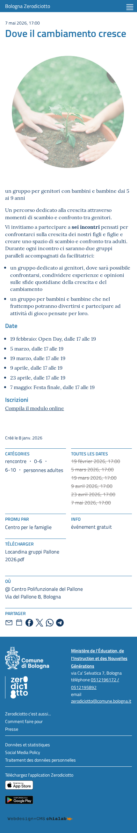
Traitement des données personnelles (40, 760)
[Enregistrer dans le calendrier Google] (19, 623)
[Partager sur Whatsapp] (50, 623)
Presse (11, 729)
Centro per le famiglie (28, 527)
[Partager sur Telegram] (60, 623)
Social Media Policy (22, 752)
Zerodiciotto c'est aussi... (28, 714)
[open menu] (130, 7)
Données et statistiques (27, 745)
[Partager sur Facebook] (29, 623)
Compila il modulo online (34, 407)
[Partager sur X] (39, 623)
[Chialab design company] (40, 819)
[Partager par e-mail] (9, 623)
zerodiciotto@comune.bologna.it (101, 701)
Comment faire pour (24, 721)
